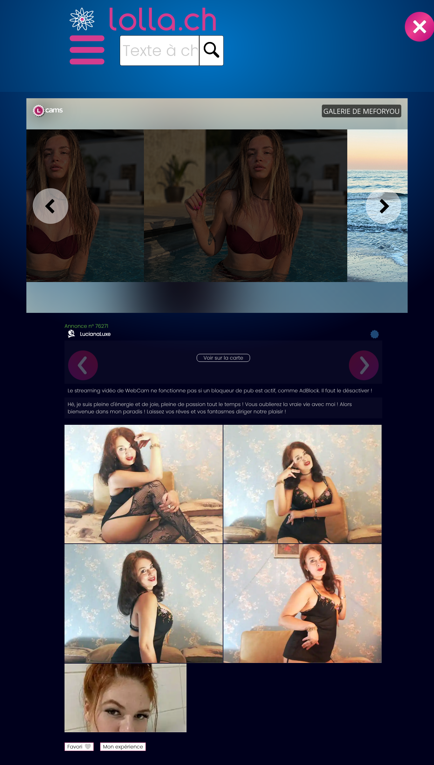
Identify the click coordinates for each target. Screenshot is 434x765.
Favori (74, 746)
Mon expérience (123, 746)
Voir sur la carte (223, 358)
